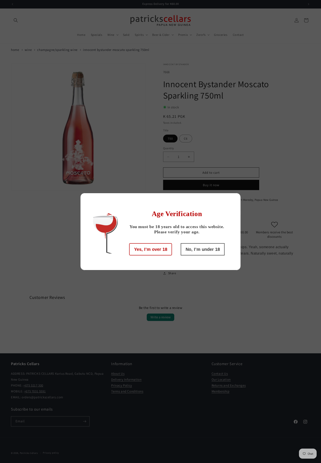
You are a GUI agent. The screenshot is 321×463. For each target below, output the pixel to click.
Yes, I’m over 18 (150, 249)
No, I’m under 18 (203, 249)
